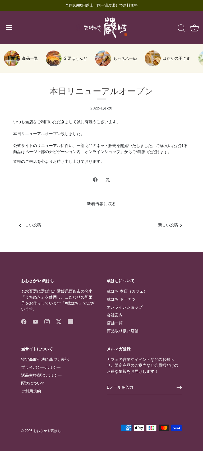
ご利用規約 (31, 391)
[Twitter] (58, 321)
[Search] (181, 28)
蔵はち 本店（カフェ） (127, 291)
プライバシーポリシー (41, 367)
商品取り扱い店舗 (123, 331)
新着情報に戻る (101, 203)
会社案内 (115, 315)
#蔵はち (72, 303)
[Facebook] (23, 321)
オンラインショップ (124, 307)
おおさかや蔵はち (47, 431)
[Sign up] (179, 387)
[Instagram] (47, 321)
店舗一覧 (115, 323)
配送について (33, 383)
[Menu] (9, 27)
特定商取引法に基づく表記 (45, 359)
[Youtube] (35, 321)
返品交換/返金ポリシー (41, 375)
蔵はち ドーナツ (121, 299)
